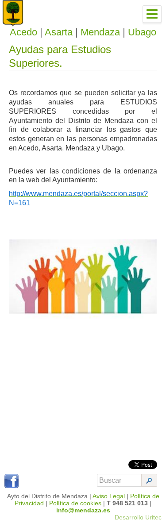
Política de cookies (75, 503)
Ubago (142, 32)
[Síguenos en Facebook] (11, 485)
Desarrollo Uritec (138, 517)
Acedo (23, 32)
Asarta (59, 32)
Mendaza (100, 32)
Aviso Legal (109, 496)
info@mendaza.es (83, 510)
